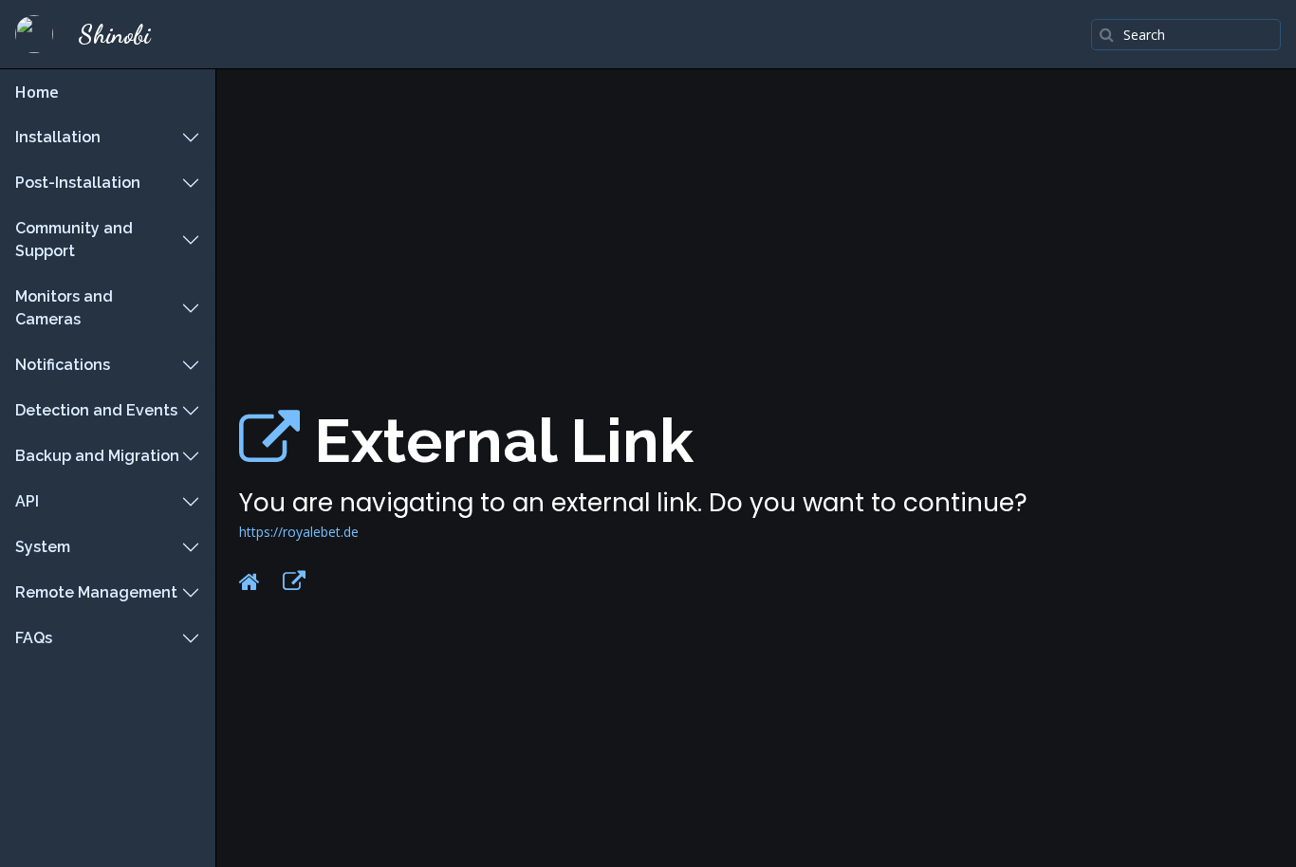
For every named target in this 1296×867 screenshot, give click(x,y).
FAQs (33, 638)
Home (37, 92)
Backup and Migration (97, 456)
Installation (58, 137)
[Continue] (294, 581)
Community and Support (74, 239)
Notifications (62, 365)
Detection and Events (96, 410)
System (42, 547)
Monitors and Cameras (64, 307)
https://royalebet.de (299, 532)
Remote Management (96, 592)
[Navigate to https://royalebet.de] (269, 440)
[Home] (249, 581)
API (27, 501)
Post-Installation (77, 183)
